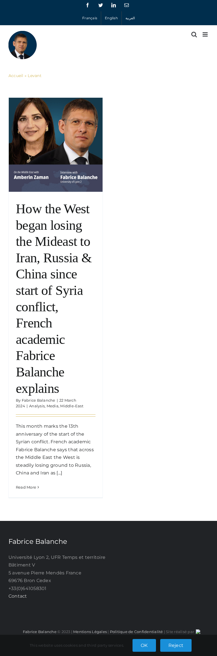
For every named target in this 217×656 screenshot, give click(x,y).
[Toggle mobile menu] (206, 34)
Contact (17, 596)
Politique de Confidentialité (136, 631)
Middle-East (71, 406)
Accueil (15, 75)
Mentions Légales (90, 631)
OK (144, 645)
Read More (26, 487)
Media (52, 406)
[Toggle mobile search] (194, 34)
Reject (175, 645)
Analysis (37, 406)
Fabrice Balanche (38, 400)
